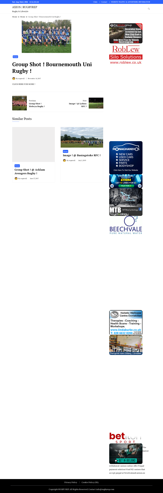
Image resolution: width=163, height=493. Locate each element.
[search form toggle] (149, 9)
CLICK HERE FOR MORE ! (23, 84)
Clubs (95, 2)
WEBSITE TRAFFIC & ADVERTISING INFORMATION (130, 2)
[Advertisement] (125, 98)
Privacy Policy (70, 482)
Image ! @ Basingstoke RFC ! (82, 155)
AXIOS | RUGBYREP (24, 7)
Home (15, 57)
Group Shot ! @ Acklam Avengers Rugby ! (30, 171)
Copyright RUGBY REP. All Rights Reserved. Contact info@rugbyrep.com (81, 489)
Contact (104, 2)
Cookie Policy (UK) (90, 482)
